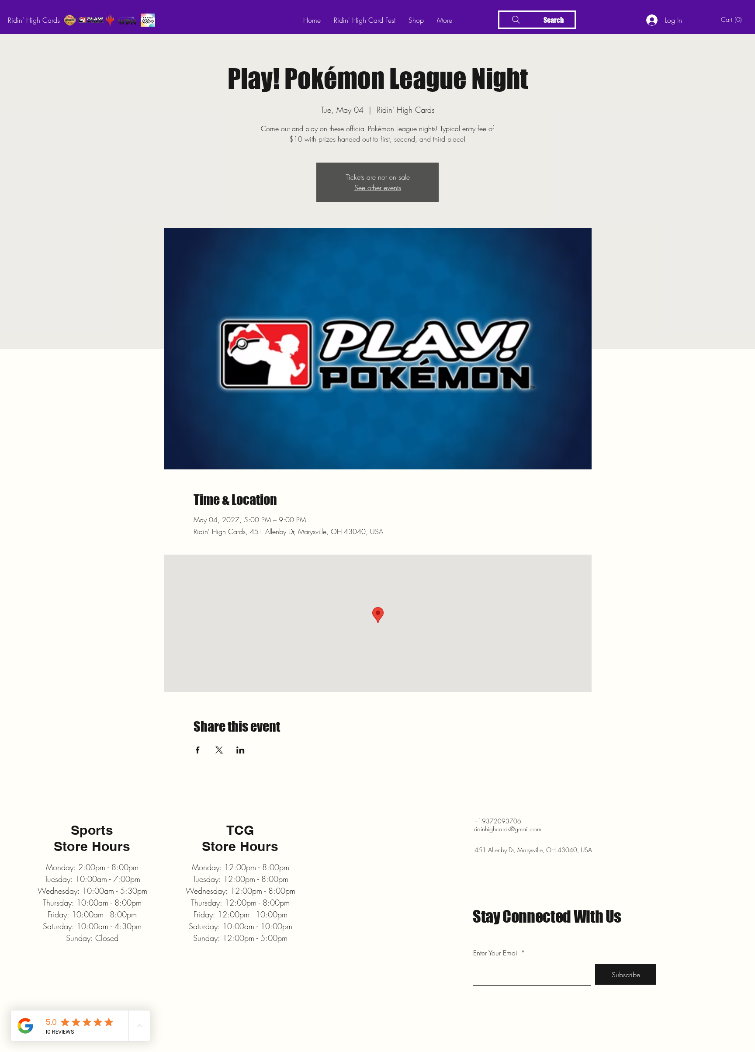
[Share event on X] (219, 749)
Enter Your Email (496, 952)
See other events (377, 187)
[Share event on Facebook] (198, 749)
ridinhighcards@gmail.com (507, 829)
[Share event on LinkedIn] (240, 749)
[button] (733, 20)
